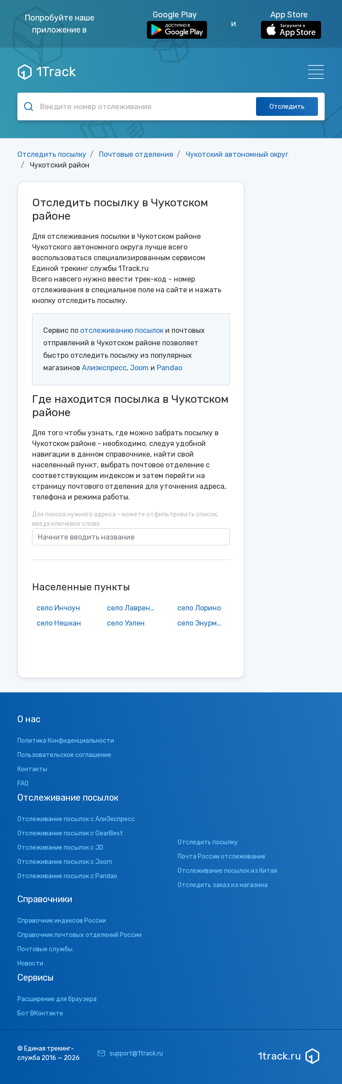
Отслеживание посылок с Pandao (67, 876)
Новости (30, 963)
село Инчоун (58, 608)
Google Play (175, 15)
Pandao (169, 368)
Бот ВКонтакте (40, 1013)
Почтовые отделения (136, 154)
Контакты (32, 769)
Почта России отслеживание (221, 856)
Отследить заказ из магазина (223, 885)
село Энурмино (203, 623)
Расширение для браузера (57, 999)
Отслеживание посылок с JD (60, 847)
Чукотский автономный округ (237, 154)
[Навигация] (313, 72)
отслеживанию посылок (121, 330)
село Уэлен (126, 623)
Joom (139, 368)
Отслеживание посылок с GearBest (70, 833)
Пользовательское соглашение (64, 755)
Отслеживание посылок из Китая (227, 871)
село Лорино (199, 608)
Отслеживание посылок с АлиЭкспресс (76, 819)
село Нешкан (59, 623)
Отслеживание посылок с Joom (64, 862)
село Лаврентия (133, 608)
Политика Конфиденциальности (65, 740)
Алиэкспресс (104, 368)
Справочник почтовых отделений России (79, 935)
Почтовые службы (45, 949)
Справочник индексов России (61, 920)
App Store (289, 15)
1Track (56, 72)
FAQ (22, 783)
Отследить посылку (51, 154)
